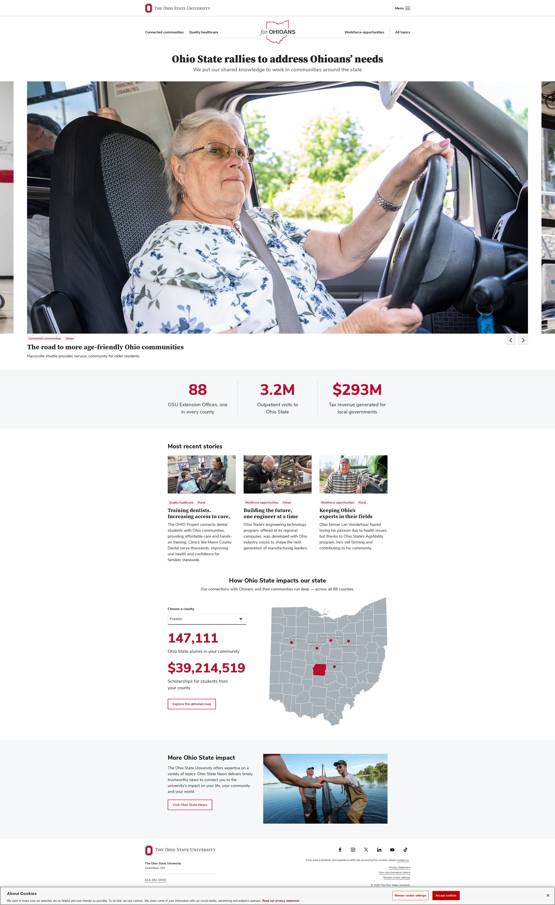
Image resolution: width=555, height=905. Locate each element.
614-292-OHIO (155, 880)
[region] (328, 661)
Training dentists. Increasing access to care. (199, 513)
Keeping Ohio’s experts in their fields (345, 513)
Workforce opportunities (364, 32)
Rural (201, 502)
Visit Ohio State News (189, 804)
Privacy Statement (399, 867)
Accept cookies (445, 895)
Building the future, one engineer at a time (271, 513)
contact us (403, 860)
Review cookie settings (396, 877)
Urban (69, 338)
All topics (402, 32)
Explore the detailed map (191, 704)
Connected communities (164, 32)
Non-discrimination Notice (394, 872)
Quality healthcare (203, 32)
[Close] (548, 895)
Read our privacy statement (280, 900)
